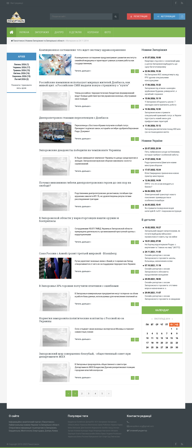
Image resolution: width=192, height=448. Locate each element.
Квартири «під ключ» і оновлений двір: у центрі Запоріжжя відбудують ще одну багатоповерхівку (162, 64)
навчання (106, 431)
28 (167, 347)
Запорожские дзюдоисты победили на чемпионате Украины (80, 150)
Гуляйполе (81, 422)
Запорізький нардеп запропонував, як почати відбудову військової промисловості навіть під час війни (162, 234)
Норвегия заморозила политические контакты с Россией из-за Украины (81, 320)
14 (167, 338)
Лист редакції (16, 3)
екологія (88, 428)
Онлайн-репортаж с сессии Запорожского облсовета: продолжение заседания (157, 272)
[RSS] (182, 3)
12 (157, 338)
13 (162, 338)
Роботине (106, 425)
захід (110, 428)
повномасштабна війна (90, 434)
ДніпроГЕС (90, 422)
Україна (114, 425)
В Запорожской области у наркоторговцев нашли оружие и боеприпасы (79, 219)
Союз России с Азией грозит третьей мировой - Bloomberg (78, 253)
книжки (77, 431)
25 (152, 347)
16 (177, 338)
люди (90, 431)
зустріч (71, 431)
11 (152, 338)
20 (162, 343)
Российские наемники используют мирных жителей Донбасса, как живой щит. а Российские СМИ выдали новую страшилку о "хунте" (84, 84)
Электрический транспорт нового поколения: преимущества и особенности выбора (160, 197)
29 (171, 347)
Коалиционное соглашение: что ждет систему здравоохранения (82, 50)
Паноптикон (33, 444)
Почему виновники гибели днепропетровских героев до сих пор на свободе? (85, 184)
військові (76, 428)
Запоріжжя (102, 422)
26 (157, 347)
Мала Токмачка (81, 425)
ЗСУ (96, 422)
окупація (71, 434)
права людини (107, 434)
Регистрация (140, 16)
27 (162, 347)
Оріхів (100, 425)
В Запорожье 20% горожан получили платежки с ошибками (79, 285)
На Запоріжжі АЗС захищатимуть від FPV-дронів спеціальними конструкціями (162, 77)
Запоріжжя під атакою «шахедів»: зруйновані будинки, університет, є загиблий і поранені (161, 91)
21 (167, 343)
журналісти (96, 428)
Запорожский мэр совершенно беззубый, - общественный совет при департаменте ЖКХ (85, 355)
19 (157, 343)
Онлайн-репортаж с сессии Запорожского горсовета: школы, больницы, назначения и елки (160, 258)
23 (177, 343)
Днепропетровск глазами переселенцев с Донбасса (73, 117)
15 (171, 338)
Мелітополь (92, 425)
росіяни (85, 437)
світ (100, 437)
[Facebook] (175, 3)
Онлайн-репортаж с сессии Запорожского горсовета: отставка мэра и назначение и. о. (161, 285)
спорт (104, 437)
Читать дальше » (83, 71)
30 (177, 347)
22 (171, 343)
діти (82, 428)
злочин (116, 428)
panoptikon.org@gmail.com (141, 426)
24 (147, 347)
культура (84, 431)
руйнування (93, 437)
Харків (120, 425)
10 (147, 338)
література (97, 431)
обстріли (114, 431)
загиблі (105, 428)
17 (147, 343)
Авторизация (168, 16)
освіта (78, 434)
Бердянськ (72, 422)
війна (70, 428)
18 (152, 343)
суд (108, 437)
